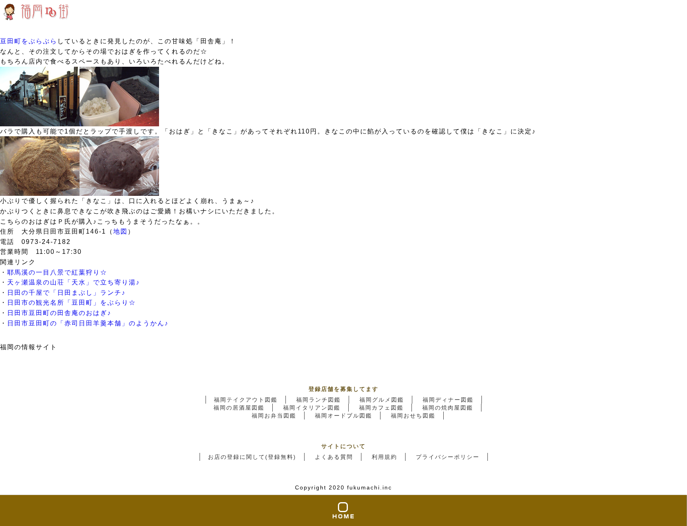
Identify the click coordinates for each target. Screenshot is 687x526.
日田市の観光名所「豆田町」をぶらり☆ (71, 302)
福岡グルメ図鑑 (381, 399)
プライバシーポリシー (447, 457)
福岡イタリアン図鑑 (311, 407)
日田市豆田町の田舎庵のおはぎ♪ (59, 312)
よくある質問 (334, 457)
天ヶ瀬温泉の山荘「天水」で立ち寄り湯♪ (73, 282)
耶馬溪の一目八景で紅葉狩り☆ (57, 272)
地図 (120, 231)
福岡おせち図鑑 (413, 415)
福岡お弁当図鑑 (274, 415)
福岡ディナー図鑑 (448, 399)
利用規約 (384, 457)
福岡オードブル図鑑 (343, 415)
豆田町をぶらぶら (28, 41)
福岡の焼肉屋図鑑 (447, 407)
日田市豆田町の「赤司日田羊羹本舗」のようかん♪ (88, 323)
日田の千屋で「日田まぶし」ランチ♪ (66, 292)
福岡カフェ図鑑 (381, 407)
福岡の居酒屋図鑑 (238, 407)
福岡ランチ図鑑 (318, 399)
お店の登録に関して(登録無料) (252, 457)
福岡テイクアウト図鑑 (246, 399)
